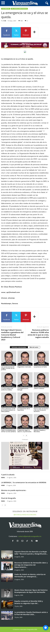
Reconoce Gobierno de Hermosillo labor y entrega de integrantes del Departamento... (31, 565)
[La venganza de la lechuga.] (25, 379)
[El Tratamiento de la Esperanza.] (25, 399)
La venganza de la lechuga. (22, 389)
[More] (34, 32)
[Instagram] (18, 541)
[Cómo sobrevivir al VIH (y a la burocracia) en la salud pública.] (8, 399)
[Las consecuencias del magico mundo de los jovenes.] (8, 358)
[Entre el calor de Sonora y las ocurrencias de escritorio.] (41, 399)
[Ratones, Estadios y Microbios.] (41, 421)
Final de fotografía (8, 498)
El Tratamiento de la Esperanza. (23, 409)
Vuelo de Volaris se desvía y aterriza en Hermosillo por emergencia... (30, 575)
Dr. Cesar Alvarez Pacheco (19, 8)
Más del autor (34, 347)
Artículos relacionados (19, 347)
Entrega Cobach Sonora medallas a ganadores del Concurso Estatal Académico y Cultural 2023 (12, 335)
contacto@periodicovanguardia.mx (29, 536)
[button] (25, 456)
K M (5, 21)
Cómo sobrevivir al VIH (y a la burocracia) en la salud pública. (8, 410)
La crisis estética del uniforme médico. (7, 389)
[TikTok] (27, 541)
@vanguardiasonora (25, 514)
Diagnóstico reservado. (24, 367)
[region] (25, 45)
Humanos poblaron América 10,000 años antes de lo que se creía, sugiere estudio (38, 333)
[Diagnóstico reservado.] (25, 358)
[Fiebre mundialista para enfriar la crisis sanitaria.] (8, 421)
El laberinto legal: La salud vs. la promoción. (24, 430)
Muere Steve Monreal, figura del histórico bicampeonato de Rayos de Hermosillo (31, 591)
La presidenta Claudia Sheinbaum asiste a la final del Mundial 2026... (31, 613)
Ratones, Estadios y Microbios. (39, 430)
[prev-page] (23, 435)
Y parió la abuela (7, 475)
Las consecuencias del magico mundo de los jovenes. (7, 368)
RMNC (3, 477)
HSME (3, 485)
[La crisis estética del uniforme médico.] (8, 379)
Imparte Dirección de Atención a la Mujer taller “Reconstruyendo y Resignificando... (31, 553)
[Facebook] (13, 541)
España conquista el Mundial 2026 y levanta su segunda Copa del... (28, 602)
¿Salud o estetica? (39, 388)
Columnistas (5, 8)
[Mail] (22, 541)
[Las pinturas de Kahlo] (41, 358)
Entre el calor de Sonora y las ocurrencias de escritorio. (41, 410)
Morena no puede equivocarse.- (14, 490)
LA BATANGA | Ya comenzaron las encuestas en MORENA (23, 482)
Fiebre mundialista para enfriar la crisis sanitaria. (8, 430)
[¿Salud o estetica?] (41, 379)
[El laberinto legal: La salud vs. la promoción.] (25, 421)
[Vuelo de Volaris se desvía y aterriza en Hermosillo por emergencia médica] (7, 577)
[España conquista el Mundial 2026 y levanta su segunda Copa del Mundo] (7, 604)
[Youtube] (37, 541)
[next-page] (26, 435)
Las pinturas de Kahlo (40, 367)
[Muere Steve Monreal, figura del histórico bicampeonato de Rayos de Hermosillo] (7, 593)
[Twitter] (32, 541)
